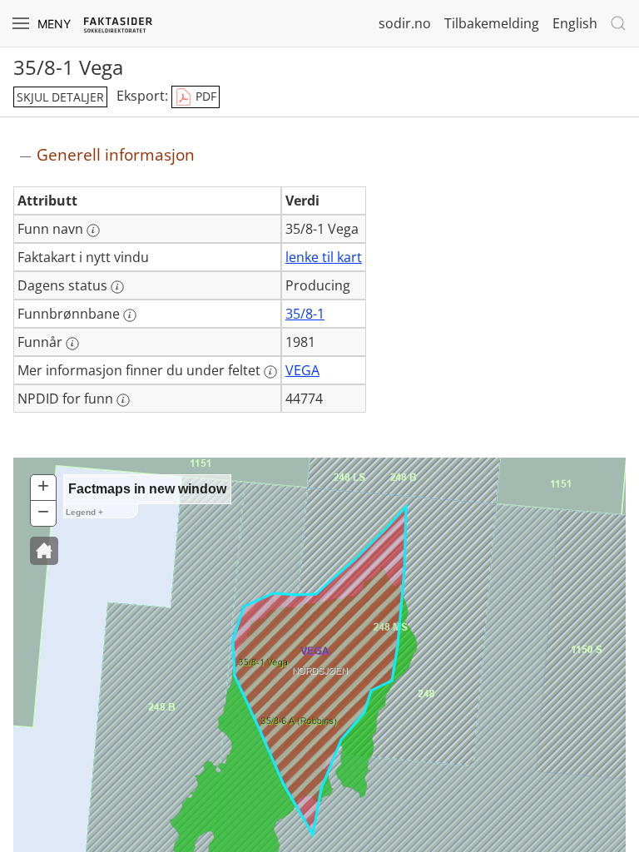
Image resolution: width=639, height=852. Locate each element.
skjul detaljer (60, 97)
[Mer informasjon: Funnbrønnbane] (129, 315)
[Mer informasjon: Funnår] (72, 343)
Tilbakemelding (491, 23)
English (574, 23)
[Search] (618, 23)
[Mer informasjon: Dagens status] (117, 287)
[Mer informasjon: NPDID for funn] (123, 400)
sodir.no (405, 23)
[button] (44, 551)
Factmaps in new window (147, 489)
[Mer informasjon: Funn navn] (93, 230)
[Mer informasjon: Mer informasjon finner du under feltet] (270, 372)
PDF (204, 96)
